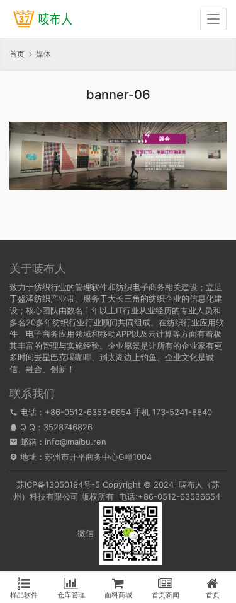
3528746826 (68, 427)
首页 (17, 54)
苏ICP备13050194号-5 (58, 484)
